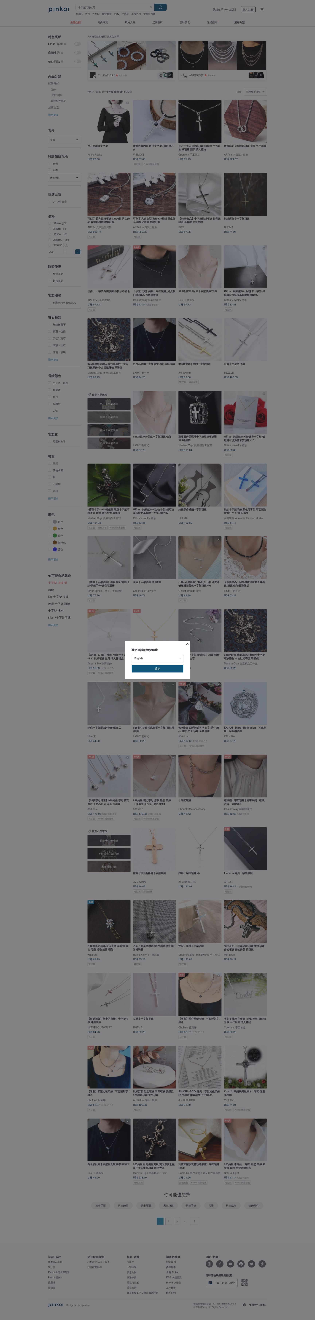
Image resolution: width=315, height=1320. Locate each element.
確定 (157, 668)
